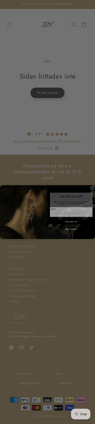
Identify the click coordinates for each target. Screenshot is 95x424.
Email (53, 209)
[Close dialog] (92, 187)
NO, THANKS (71, 229)
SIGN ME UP (71, 222)
